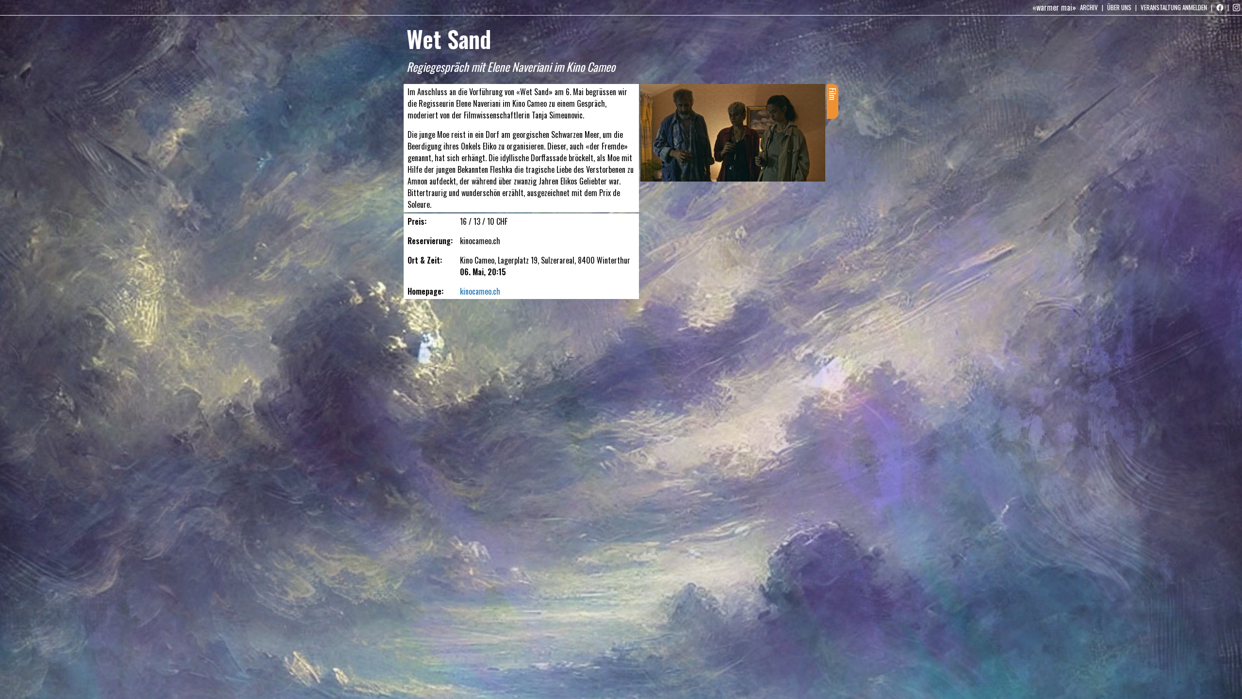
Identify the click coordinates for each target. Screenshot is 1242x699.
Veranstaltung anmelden (1174, 7)
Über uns (1119, 7)
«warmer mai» (1054, 7)
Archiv (1089, 7)
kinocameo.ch (480, 291)
